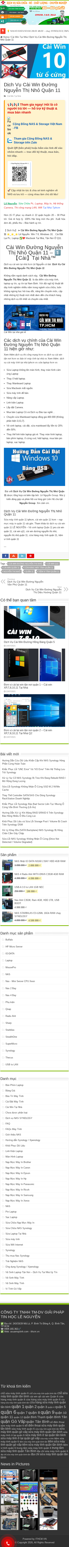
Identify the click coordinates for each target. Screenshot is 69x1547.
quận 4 (51, 1407)
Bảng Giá (10, 1090)
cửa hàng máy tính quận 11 (38, 568)
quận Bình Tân (56, 1417)
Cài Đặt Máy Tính (14, 1101)
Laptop (8, 960)
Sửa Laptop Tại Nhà (15, 1233)
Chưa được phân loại (16, 1112)
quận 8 (34, 1412)
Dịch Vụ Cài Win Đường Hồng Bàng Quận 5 (29, 641)
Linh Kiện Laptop (14, 1151)
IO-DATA (10, 953)
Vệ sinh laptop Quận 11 (40, 527)
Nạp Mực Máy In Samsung (19, 1195)
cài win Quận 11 (11, 568)
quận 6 (8, 1412)
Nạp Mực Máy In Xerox (17, 1200)
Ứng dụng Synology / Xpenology (22, 1266)
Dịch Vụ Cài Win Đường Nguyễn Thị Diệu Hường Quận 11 (44, 590)
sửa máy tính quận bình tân (47, 1429)
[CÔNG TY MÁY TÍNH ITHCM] (34, 13)
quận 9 (47, 1412)
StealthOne (11, 1036)
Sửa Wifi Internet (14, 1244)
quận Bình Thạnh (34, 1417)
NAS (7, 974)
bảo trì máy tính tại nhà (32, 358)
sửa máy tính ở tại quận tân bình (45, 1435)
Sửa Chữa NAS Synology (18, 1228)
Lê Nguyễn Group (49, 495)
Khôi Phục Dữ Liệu (15, 1145)
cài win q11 (53, 564)
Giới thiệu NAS (13, 1134)
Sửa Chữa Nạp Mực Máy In (19, 1222)
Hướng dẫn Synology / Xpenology (22, 1140)
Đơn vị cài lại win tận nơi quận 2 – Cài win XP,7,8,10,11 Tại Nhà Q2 (28, 732)
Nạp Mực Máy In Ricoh (17, 1189)
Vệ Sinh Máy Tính (14, 1277)
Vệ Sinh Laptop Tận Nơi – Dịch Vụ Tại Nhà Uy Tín (31, 1272)
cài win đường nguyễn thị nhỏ (25, 564)
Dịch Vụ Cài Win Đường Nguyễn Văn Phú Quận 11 (25, 582)
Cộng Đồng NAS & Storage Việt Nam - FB (37, 126)
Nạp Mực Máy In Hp (15, 1178)
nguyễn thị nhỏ (11, 571)
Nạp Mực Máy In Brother (18, 1162)
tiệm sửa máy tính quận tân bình (42, 1444)
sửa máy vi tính (47, 1438)
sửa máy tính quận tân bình (45, 1431)
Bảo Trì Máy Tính (14, 1096)
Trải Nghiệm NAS (14, 1261)
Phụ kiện (10, 1002)
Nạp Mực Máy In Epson (17, 1173)
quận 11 (29, 571)
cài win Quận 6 (50, 1396)
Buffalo (9, 939)
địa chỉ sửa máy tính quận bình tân (15, 1454)
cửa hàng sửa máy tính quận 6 (43, 1399)
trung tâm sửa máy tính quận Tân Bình (32, 1449)
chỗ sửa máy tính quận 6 (15, 1393)
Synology (10, 1050)
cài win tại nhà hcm (22, 264)
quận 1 (18, 1406)
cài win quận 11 (43, 519)
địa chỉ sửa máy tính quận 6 (52, 1451)
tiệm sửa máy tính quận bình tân (33, 1442)
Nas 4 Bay (10, 995)
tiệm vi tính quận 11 (48, 571)
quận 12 (18, 1417)
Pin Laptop (10, 1211)
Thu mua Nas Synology (17, 1255)
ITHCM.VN (41, 1539)
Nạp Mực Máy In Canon (17, 1167)
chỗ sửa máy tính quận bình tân (43, 1393)
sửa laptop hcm (46, 362)
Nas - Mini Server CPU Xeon (20, 981)
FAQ (7, 1123)
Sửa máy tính (12, 1239)
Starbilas (10, 1030)
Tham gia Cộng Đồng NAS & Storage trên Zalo (33, 140)
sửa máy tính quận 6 (23, 1428)
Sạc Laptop (11, 1217)
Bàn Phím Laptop (14, 1085)
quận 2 (31, 1406)
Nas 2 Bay (10, 988)
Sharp (8, 1023)
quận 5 (60, 1407)
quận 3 (42, 1407)
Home (5, 37)
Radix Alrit (10, 1016)
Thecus (9, 1057)
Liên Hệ (51, 499)
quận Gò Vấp (13, 1421)
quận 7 (22, 1413)
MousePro (10, 967)
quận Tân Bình (37, 1422)
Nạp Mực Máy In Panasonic (19, 1184)
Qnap (8, 1009)
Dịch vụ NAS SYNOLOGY (18, 1118)
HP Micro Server (13, 946)
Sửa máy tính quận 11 (15, 519)
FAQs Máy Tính (13, 1129)
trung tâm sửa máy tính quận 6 (34, 1448)
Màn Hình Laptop (14, 1156)
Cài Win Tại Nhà (19, 37)
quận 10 (61, 1413)
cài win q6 (35, 1396)
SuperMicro (11, 1043)
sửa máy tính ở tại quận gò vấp (20, 1438)
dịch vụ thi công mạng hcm (29, 354)
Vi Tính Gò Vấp (13, 1288)
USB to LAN (11, 1064)
